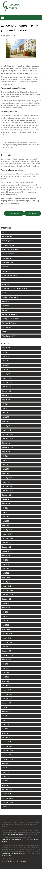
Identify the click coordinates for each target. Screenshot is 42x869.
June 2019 (5, 720)
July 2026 (5, 352)
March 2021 (6, 629)
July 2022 (5, 560)
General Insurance (8, 254)
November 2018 (7, 750)
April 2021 (5, 625)
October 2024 (6, 443)
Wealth (4, 332)
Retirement (5, 306)
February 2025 (7, 426)
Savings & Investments (10, 314)
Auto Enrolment (7, 236)
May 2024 (5, 465)
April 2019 (5, 729)
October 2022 (6, 547)
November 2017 (7, 802)
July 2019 (5, 716)
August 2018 (6, 763)
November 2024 (7, 439)
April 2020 (5, 677)
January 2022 (6, 586)
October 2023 (6, 495)
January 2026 (6, 378)
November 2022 (7, 543)
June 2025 (5, 408)
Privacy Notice (21, 861)
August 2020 (6, 659)
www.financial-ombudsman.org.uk (13, 853)
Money (4, 280)
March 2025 (6, 421)
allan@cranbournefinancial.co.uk (14, 839)
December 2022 (7, 538)
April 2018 (5, 781)
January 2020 (6, 690)
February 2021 (7, 633)
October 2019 (6, 703)
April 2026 (5, 365)
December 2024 (7, 434)
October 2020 (6, 651)
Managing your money (9, 275)
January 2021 (6, 638)
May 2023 (5, 517)
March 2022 (6, 577)
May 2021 (5, 620)
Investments (6, 271)
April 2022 (5, 573)
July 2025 (5, 404)
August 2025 (6, 400)
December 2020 (7, 642)
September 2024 (7, 447)
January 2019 (6, 742)
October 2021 (6, 599)
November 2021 (7, 595)
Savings (4, 310)
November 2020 (7, 646)
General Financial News (10, 249)
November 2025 (7, 387)
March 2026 (6, 369)
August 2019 (6, 711)
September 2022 (7, 551)
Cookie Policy (12, 861)
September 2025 (7, 395)
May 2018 (5, 776)
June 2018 (5, 772)
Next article (33, 213)
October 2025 (6, 391)
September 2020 (7, 655)
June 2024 (5, 460)
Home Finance (7, 258)
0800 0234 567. (6, 855)
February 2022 (7, 582)
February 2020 (7, 685)
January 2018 (6, 794)
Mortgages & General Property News (14, 288)
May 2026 (5, 361)
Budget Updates (7, 241)
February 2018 (7, 789)
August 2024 (6, 452)
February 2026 (7, 374)
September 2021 (7, 603)
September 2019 (7, 707)
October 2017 (6, 807)
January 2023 (6, 534)
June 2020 (5, 668)
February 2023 (7, 530)
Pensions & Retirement (10, 297)
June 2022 (5, 564)
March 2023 (6, 525)
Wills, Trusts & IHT (8, 336)
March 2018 (6, 785)
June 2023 (5, 512)
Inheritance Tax (7, 267)
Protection (5, 301)
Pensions (5, 293)
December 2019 (7, 694)
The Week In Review (9, 323)
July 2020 (5, 664)
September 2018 (7, 759)
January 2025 (6, 430)
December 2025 (7, 382)
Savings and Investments (10, 319)
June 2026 (5, 356)
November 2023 (7, 491)
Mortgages (5, 284)
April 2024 (5, 469)
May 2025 (5, 413)
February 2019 (7, 737)
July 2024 (5, 456)
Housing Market (7, 262)
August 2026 (6, 348)
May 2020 (5, 672)
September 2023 (7, 499)
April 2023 (5, 521)
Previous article (14, 213)
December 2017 (7, 798)
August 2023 (6, 504)
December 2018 (7, 746)
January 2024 (6, 482)
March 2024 (6, 473)
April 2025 (5, 417)
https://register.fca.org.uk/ (15, 834)
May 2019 (5, 724)
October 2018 (6, 755)
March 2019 (6, 733)
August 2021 (6, 607)
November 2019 (7, 698)
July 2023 (5, 508)
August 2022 (6, 556)
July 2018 (5, 768)
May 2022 (5, 569)
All (3, 232)
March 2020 (6, 681)
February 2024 (7, 478)
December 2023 (7, 486)
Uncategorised (7, 327)
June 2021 (5, 616)
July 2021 (5, 612)
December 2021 (7, 590)
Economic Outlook (8, 245)
